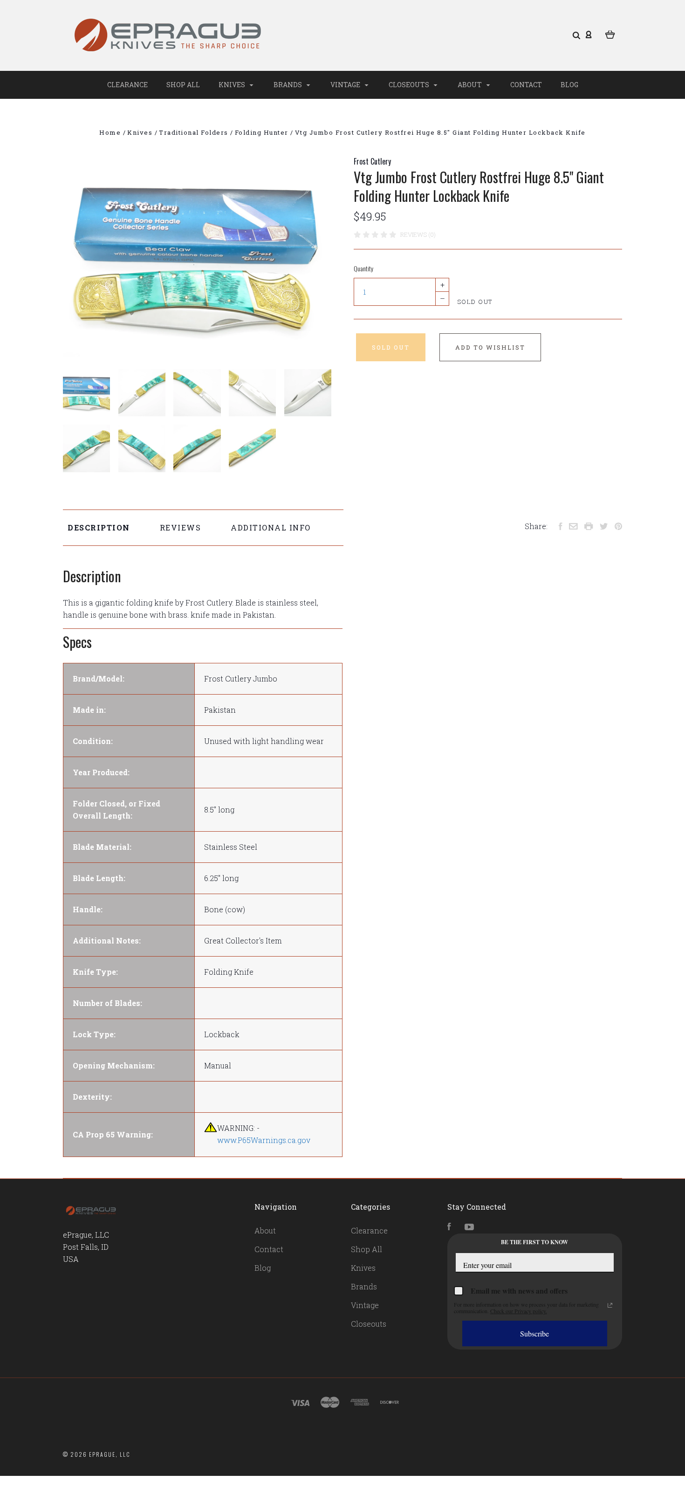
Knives (233, 84)
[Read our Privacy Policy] (610, 1305)
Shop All (183, 84)
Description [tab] (99, 527)
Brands (288, 84)
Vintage (346, 84)
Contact (526, 84)
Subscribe (534, 1333)
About (470, 84)
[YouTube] (469, 1227)
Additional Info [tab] (271, 527)
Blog (569, 84)
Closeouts (410, 84)
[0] (610, 34)
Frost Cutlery (372, 161)
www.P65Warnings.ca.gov (263, 1140)
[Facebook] (449, 1227)
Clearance (127, 84)
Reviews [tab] (180, 527)
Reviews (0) (418, 234)
